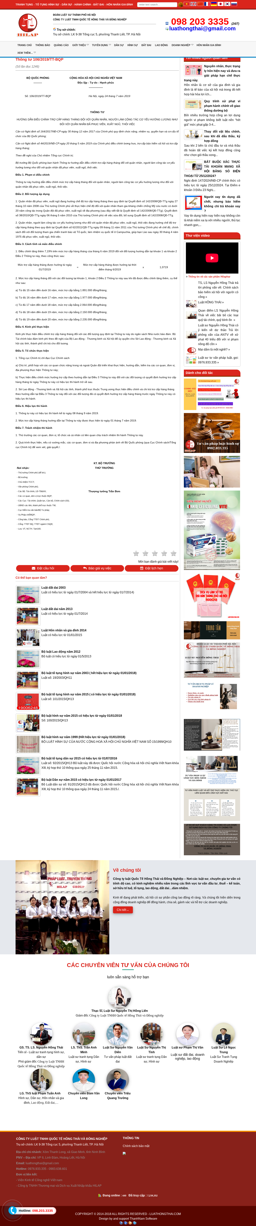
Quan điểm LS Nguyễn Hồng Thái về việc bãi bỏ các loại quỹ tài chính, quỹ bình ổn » (218, 315)
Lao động (161, 45)
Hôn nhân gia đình (209, 45)
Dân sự (119, 45)
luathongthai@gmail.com (202, 28)
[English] (193, 5)
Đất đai (146, 45)
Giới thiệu (79, 45)
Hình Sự (132, 45)
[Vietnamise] (187, 5)
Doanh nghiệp (181, 45)
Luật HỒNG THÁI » (211, 302)
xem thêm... (25, 52)
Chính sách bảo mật (136, 1146)
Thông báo (42, 45)
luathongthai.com (165, 1214)
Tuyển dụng (100, 45)
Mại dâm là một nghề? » (214, 349)
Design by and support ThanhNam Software (128, 1218)
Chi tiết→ (123, 909)
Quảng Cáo (61, 45)
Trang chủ (24, 45)
